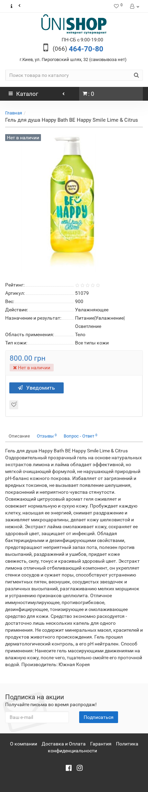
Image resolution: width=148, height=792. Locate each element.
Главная (13, 113)
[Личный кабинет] (134, 6)
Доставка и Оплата (64, 743)
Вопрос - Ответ (80, 436)
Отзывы (47, 436)
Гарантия (101, 743)
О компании (23, 743)
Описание (19, 436)
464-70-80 (78, 49)
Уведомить (40, 387)
